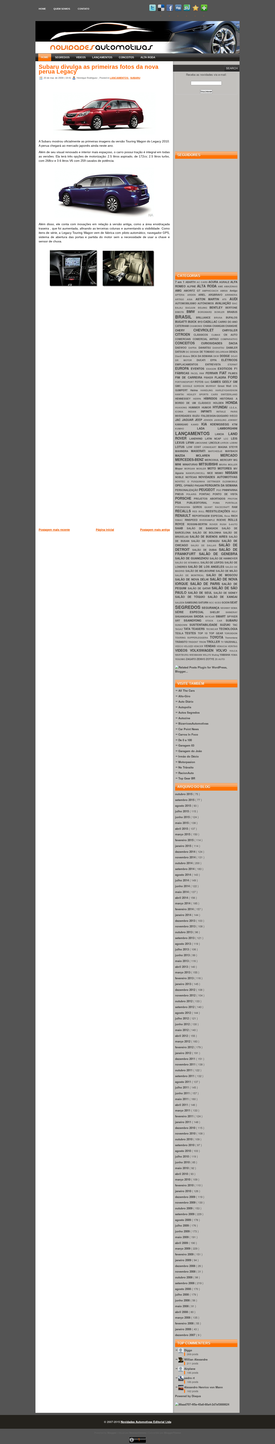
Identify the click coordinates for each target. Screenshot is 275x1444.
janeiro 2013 (183, 984)
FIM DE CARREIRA (189, 377)
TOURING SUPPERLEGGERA (192, 637)
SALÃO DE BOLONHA (208, 532)
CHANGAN (218, 326)
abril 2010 (182, 1174)
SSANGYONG (194, 620)
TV (222, 641)
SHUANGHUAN (184, 616)
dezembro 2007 (185, 1335)
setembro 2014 (185, 869)
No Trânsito (186, 767)
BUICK (192, 322)
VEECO (179, 646)
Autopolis (184, 707)
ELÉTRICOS (229, 360)
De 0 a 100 (185, 740)
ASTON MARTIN (209, 299)
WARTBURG (182, 654)
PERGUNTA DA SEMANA (221, 485)
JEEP (199, 420)
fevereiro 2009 (184, 1254)
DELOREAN (222, 351)
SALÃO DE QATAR (200, 588)
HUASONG (182, 407)
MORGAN (190, 468)
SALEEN (180, 602)
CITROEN (184, 334)
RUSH (224, 524)
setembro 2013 (185, 938)
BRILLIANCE (205, 317)
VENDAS (210, 646)
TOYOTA (217, 637)
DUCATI (203, 360)
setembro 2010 (185, 1145)
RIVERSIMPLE (208, 520)
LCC (227, 438)
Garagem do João (190, 751)
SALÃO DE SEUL (201, 593)
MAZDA (185, 455)
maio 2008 (182, 1306)
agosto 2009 (183, 1220)
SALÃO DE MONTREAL (190, 575)
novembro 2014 (185, 857)
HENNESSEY (184, 398)
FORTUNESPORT (185, 381)
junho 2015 (183, 817)
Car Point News (188, 729)
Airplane (189, 1369)
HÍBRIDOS (212, 398)
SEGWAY (225, 608)
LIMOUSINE (202, 442)
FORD (232, 377)
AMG (179, 290)
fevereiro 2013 (184, 978)
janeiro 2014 (183, 915)
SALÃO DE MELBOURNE (200, 571)
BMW (192, 311)
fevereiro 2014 (184, 909)
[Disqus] (104, 356)
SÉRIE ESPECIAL (192, 612)
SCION (226, 602)
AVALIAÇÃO (223, 303)
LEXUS (180, 442)
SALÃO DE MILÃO (226, 571)
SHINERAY (231, 612)
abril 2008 (182, 1312)
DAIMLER (231, 347)
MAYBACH (231, 451)
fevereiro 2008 (184, 1323)
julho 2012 (182, 1018)
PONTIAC (206, 494)
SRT (179, 620)
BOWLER (220, 312)
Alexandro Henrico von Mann (203, 1387)
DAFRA (193, 347)
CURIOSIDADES (215, 343)
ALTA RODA (148, 57)
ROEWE (222, 520)
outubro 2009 (184, 1208)
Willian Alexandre (196, 1359)
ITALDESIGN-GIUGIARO (215, 416)
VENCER (199, 646)
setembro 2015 (185, 800)
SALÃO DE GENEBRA (218, 553)
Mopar (179, 468)
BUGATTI (181, 322)
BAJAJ (180, 307)
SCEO (218, 602)
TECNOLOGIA (228, 629)
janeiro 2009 (183, 1260)
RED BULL (199, 511)
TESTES (191, 633)
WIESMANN (196, 654)
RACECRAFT (223, 507)
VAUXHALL (230, 642)
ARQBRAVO (216, 295)
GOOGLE (188, 386)
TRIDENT (193, 641)
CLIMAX (217, 334)
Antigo (233, 290)
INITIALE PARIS (226, 411)
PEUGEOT (207, 489)
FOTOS (200, 382)
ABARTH (190, 282)
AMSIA (225, 290)
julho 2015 (182, 811)
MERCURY (226, 460)
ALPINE (192, 286)
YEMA (234, 654)
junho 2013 (183, 955)
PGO (219, 490)
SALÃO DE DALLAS (205, 545)
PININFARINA (229, 490)
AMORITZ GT (193, 290)
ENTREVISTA (216, 364)
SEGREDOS (62, 57)
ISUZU (196, 416)
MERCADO (228, 455)
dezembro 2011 (185, 1059)
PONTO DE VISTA (225, 494)
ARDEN (193, 294)
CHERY (184, 330)
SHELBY (218, 612)
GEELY (227, 382)
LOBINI (233, 442)
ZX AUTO (220, 659)
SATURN (203, 602)
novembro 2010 (185, 1133)
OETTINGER (214, 481)
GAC (208, 381)
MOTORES (226, 468)
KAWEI (196, 424)
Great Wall (225, 386)
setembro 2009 (185, 1214)
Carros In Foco (188, 734)
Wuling (216, 654)
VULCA (233, 650)
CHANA (207, 326)
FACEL (195, 373)
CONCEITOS (126, 57)
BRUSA (220, 317)
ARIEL (203, 295)
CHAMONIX (196, 326)
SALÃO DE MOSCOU (221, 575)
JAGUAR (188, 420)
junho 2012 (183, 1024)
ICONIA (181, 411)
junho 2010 (183, 1162)
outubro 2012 (184, 1001)
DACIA (233, 343)
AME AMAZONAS (227, 286)
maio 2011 (182, 1099)
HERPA (198, 398)
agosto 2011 (183, 1082)
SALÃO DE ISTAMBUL (187, 562)
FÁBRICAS (183, 373)
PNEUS (180, 494)
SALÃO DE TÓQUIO (191, 597)
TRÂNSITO (181, 642)
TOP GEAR (217, 633)
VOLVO (222, 650)
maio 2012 (182, 1030)
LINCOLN (214, 443)
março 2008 (183, 1317)
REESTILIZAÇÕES (219, 511)
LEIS (234, 438)
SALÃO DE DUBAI (205, 550)
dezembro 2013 (185, 921)
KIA (205, 424)
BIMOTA (180, 312)
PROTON (232, 498)
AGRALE (224, 282)
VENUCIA (222, 646)
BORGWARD (206, 312)
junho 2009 (183, 1231)
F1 (235, 368)
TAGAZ (179, 629)
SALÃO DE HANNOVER (223, 558)
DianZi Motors (183, 356)
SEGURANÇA (211, 608)
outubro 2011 (184, 1070)
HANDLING (207, 390)
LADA (207, 428)
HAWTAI (181, 394)
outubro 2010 (184, 1139)
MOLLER (232, 464)
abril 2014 (182, 898)
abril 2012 (182, 1036)
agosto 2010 (183, 1151)
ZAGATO (191, 659)
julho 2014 (182, 880)
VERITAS (232, 646)
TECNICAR (212, 629)
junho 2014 (183, 886)
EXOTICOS (226, 368)
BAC (234, 303)
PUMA (219, 502)
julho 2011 (182, 1087)
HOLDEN (219, 403)
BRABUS (232, 312)
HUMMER (195, 407)
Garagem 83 (186, 745)
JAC (178, 420)
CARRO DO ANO (227, 322)
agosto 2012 (183, 1013)
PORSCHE (184, 498)
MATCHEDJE (216, 451)
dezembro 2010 (185, 1128)
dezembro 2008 (185, 1266)
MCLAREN (208, 455)
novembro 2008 (185, 1271)
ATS (225, 299)
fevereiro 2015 (184, 840)
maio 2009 (182, 1237)
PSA (181, 502)
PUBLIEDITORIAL (200, 503)
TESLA (180, 633)
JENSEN (208, 420)
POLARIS (192, 494)
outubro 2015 (184, 794)
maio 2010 (182, 1168)
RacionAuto (186, 773)
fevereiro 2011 (184, 1116)
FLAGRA (221, 377)
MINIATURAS (191, 464)
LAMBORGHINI (227, 428)
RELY (234, 511)
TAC (235, 625)
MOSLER (202, 468)
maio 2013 (182, 961)
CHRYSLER (229, 330)
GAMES (216, 382)
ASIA (191, 299)
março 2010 (183, 1179)
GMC (179, 386)
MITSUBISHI (209, 464)
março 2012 (183, 1041)
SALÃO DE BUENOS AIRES (209, 536)
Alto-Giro (184, 696)
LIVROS (225, 442)
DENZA (233, 352)
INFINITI (209, 411)
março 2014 (183, 903)
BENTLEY (217, 307)
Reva (227, 515)
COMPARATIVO (229, 339)
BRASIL (185, 317)
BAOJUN (191, 307)
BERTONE (231, 307)
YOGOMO (180, 659)
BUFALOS (231, 317)
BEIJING (204, 307)
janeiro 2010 (183, 1191)
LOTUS (180, 447)
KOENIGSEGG (221, 424)
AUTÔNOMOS (206, 303)
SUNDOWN (182, 625)
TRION (203, 641)
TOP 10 (203, 633)
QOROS (199, 507)
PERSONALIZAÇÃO (187, 490)
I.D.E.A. (233, 407)
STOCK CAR (215, 620)
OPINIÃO (189, 485)
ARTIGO (181, 299)
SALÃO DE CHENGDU (206, 541)
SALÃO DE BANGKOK (204, 528)
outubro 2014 (184, 863)
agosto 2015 (183, 806)
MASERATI (199, 451)
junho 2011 (183, 1093)
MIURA (223, 464)
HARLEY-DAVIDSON (226, 390)
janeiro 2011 (183, 1122)
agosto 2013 (183, 944)
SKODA (199, 616)
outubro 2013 (184, 932)
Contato (83, 9)
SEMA (234, 608)
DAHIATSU (206, 347)
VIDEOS (81, 57)
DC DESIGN (193, 351)
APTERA (181, 294)
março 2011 (183, 1110)
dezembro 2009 (185, 1197)
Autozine (184, 718)
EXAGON (212, 368)
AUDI (233, 298)
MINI (179, 464)
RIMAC (180, 520)
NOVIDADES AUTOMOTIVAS (218, 477)
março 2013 (183, 972)
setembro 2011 (185, 1076)
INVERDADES (183, 416)
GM (235, 382)
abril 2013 (182, 967)
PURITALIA (231, 502)
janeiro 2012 (183, 1053)
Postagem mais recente (54, 530)
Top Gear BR (186, 778)
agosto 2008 (183, 1289)
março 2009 (183, 1248)
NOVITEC (181, 481)
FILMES (232, 373)
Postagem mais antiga (155, 530)
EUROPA (183, 368)
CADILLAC (210, 322)
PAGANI (200, 485)
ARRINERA (231, 294)
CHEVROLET (207, 330)
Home (42, 9)
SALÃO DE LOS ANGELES (206, 567)
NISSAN (231, 472)
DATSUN (180, 352)
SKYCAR (210, 616)
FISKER (209, 377)
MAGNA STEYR (227, 447)
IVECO (233, 416)
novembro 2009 (185, 1202)
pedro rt (189, 1378)
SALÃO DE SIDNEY (225, 593)
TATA (188, 629)
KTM (234, 424)
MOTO (213, 468)
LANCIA (221, 434)
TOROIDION (231, 633)
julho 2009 (182, 1225)
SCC (212, 602)
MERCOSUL (212, 460)
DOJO (234, 356)
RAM (234, 507)
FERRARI (212, 373)
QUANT (209, 507)
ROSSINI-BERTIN (198, 524)
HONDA (231, 402)
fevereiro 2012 (184, 1047)
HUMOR (207, 407)
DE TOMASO (207, 352)
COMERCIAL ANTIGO (207, 339)
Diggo (188, 1350)
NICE (211, 473)
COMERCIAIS (184, 339)
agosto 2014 (183, 875)
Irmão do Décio (188, 756)
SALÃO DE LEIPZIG (212, 562)
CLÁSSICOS (202, 335)
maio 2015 (182, 823)
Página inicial (105, 530)
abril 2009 (182, 1243)
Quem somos (61, 9)
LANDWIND (197, 438)
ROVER (214, 524)
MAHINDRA (183, 451)
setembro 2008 (185, 1283)
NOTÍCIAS (192, 477)
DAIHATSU (219, 347)
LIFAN (190, 442)
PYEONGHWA (184, 507)
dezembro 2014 (185, 852)
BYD (200, 322)
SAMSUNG (191, 602)
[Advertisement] (117, 554)
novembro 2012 (185, 995)
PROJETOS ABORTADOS (211, 498)
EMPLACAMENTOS (190, 364)
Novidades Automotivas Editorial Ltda (146, 1422)
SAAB (181, 528)
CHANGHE (231, 326)
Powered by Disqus (188, 1396)
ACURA (213, 282)
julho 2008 (182, 1294)
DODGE (225, 356)
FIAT (223, 372)
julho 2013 (182, 949)
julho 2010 (182, 1156)
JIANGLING (221, 420)
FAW (202, 373)
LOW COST (194, 447)
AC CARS (202, 282)
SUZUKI (226, 625)
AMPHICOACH (211, 290)
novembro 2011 (185, 1064)
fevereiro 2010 (184, 1185)
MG (235, 460)
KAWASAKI (183, 424)
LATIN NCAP (214, 438)
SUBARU (135, 78)
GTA (235, 386)
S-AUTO (233, 524)
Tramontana (231, 637)
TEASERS (198, 629)
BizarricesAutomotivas (193, 723)
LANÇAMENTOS (102, 57)
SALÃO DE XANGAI (222, 597)
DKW (216, 356)
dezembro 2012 (185, 990)
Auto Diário (185, 701)
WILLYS (207, 654)
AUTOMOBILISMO (186, 303)
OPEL (179, 485)
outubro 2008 (184, 1277)
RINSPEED (192, 520)
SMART (221, 616)
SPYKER (232, 616)
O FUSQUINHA (197, 481)
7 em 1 (180, 282)
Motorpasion (186, 762)
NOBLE (180, 477)
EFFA (216, 360)
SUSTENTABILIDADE (204, 625)
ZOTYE (210, 659)
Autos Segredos (189, 712)
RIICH (234, 516)
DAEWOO (181, 347)
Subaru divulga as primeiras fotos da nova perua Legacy (98, 69)
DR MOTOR (186, 360)
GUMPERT (182, 390)
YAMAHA (225, 655)
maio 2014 (182, 892)
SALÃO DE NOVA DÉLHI (192, 579)
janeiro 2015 (183, 846)
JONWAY (232, 420)
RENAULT (183, 515)
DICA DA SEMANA (202, 356)
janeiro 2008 (183, 1329)
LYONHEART (210, 447)
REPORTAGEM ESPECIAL (208, 516)
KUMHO (186, 428)
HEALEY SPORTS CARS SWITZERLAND (212, 394)
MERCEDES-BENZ (190, 459)
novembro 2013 (185, 926)
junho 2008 (183, 1300)
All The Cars (186, 690)
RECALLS (183, 510)
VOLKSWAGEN (203, 650)
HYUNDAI (221, 407)
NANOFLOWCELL (196, 473)
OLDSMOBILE (229, 481)
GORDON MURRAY (205, 386)
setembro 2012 (185, 1007)
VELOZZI (189, 646)
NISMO (220, 473)
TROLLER (214, 642)
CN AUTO (230, 335)
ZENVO (201, 659)
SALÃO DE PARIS (206, 583)
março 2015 (183, 834)
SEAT (233, 602)
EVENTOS (198, 368)
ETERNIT (232, 364)
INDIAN (194, 411)
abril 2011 (182, 1105)
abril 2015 (182, 829)
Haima (195, 390)
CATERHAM (182, 326)
